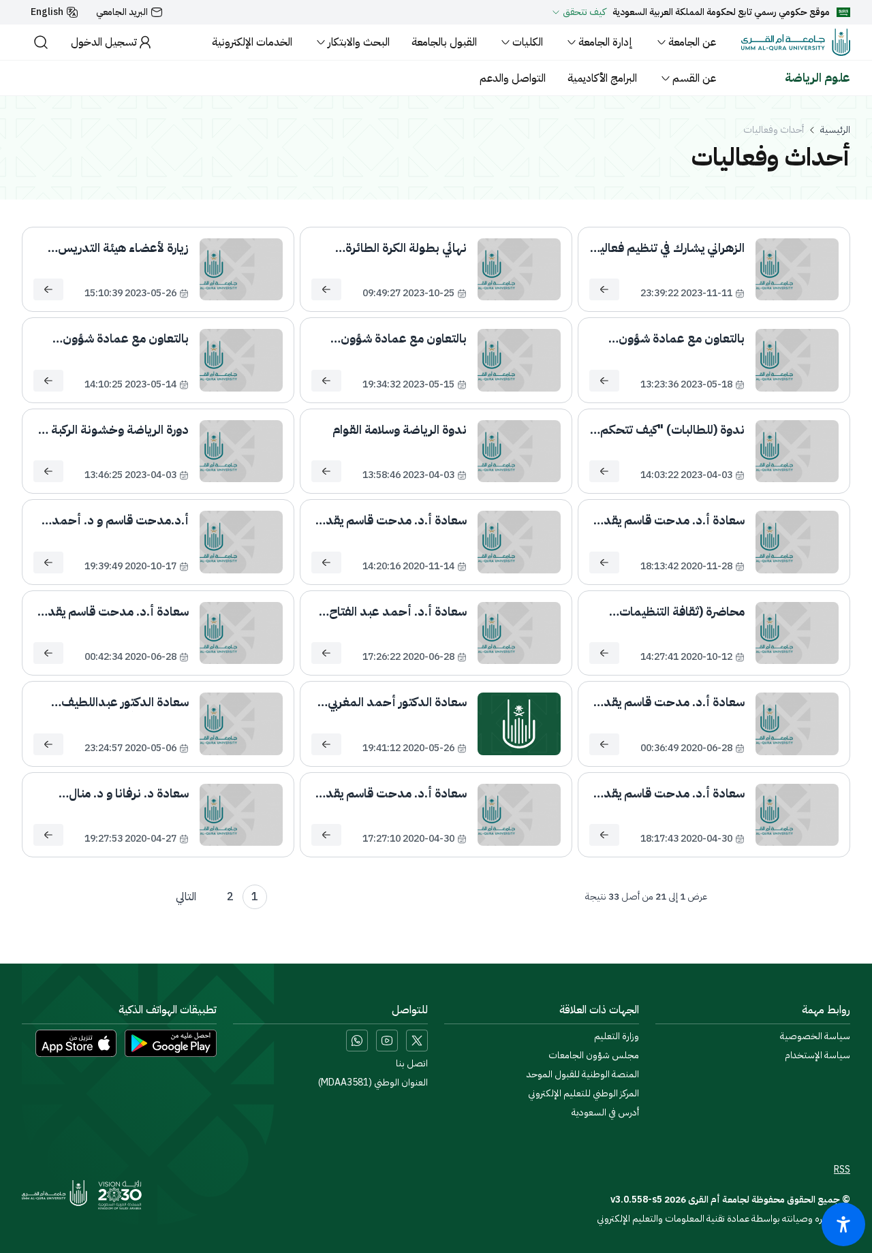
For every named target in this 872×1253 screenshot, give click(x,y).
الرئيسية (835, 130)
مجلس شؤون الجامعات (593, 1055)
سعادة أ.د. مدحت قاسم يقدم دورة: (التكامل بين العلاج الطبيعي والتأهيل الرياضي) (392, 520)
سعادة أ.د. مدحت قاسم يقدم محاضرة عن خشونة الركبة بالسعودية (114, 611)
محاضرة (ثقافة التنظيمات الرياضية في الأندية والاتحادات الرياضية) (673, 611)
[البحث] (41, 42)
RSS (842, 1170)
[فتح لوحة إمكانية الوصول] (843, 1224)
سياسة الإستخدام (817, 1055)
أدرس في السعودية (605, 1113)
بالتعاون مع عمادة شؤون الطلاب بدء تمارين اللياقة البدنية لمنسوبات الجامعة (402, 338)
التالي (186, 897)
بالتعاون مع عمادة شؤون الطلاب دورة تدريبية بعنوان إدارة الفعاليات (678, 338)
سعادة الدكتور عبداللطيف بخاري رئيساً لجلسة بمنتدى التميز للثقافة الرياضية (120, 702)
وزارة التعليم (616, 1036)
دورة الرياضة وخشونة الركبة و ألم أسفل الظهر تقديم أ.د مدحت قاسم (115, 429)
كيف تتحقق (584, 12)
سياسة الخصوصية (815, 1036)
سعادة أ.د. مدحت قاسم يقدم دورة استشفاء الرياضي (392, 793)
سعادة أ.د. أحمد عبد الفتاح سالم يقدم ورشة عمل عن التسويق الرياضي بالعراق (398, 611)
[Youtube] (387, 1040)
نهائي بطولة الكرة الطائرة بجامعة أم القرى (406, 247)
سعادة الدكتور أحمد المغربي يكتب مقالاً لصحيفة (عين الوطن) (397, 702)
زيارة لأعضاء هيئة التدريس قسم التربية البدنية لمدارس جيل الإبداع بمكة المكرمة (120, 247)
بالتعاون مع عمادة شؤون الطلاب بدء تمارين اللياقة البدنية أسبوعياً (126, 338)
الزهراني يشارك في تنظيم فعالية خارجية (669, 247)
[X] (417, 1040)
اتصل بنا (412, 1063)
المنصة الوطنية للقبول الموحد (583, 1074)
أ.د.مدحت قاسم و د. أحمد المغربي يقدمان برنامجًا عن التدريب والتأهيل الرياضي (120, 520)
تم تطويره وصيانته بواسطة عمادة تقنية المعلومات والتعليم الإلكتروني (723, 1218)
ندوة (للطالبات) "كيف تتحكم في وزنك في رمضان (672, 429)
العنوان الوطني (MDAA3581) (373, 1083)
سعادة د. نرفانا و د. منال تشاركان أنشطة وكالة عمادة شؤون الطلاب (119, 793)
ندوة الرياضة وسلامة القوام (399, 429)
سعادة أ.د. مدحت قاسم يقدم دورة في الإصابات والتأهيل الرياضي (670, 520)
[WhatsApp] (357, 1040)
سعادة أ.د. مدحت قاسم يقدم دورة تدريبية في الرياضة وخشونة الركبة (670, 793)
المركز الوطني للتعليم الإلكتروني (583, 1093)
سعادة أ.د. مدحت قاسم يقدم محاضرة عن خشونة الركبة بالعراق (670, 702)
